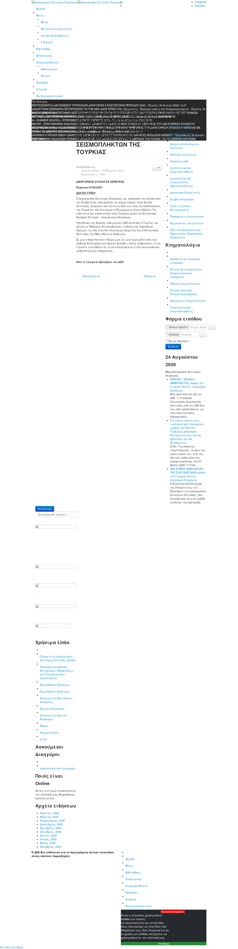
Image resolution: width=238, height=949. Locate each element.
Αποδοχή (163, 943)
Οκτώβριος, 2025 (50, 832)
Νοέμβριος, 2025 (50, 828)
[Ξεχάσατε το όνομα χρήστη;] (212, 327)
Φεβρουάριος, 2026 (52, 820)
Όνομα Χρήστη (178, 327)
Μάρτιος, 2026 (49, 817)
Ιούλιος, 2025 (48, 835)
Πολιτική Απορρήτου (173, 911)
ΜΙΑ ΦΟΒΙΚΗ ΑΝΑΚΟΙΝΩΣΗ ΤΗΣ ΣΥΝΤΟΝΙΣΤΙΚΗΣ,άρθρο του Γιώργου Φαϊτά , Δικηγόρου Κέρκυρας (187, 474)
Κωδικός (174, 334)
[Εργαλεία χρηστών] (157, 167)
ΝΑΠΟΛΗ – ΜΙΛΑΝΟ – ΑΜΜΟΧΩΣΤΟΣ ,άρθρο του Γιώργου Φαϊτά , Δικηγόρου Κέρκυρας (188, 384)
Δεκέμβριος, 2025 (51, 824)
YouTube (200, 5)
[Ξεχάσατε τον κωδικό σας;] (203, 334)
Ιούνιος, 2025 (48, 839)
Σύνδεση (173, 346)
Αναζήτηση (45, 509)
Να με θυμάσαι (178, 341)
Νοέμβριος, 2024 (50, 846)
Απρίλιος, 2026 (49, 813)
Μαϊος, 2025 (48, 843)
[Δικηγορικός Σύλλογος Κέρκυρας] (77, 2)
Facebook (200, 2)
